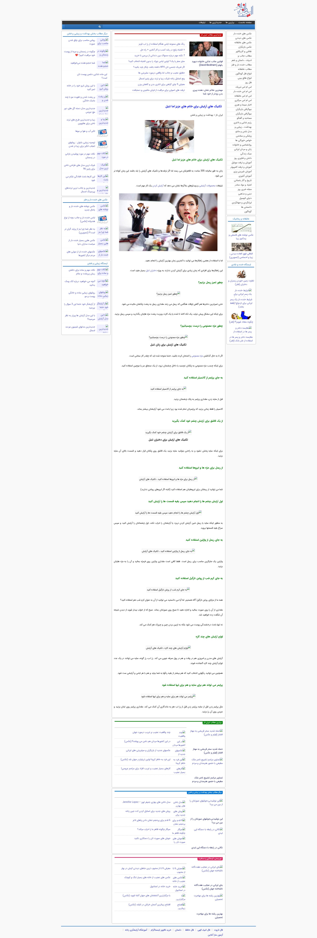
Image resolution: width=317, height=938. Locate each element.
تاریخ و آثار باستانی (243, 180)
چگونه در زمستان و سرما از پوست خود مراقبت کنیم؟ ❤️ (79, 53)
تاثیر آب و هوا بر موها (85, 131)
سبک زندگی (246, 154)
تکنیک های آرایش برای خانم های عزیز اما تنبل (193, 106)
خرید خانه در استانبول (160, 886)
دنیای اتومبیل (245, 198)
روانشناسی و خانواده (242, 145)
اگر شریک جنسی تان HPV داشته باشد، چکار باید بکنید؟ (159, 67)
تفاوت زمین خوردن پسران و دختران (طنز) (241, 282)
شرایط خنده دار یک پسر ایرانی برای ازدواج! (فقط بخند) (241, 303)
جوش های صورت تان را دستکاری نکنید (152, 838)
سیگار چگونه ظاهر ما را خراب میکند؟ (153, 829)
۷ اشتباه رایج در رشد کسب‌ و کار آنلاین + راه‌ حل (162, 50)
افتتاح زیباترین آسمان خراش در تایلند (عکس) (149, 904)
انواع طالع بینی (245, 78)
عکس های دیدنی (243, 38)
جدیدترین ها (216, 22)
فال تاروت (218, 930)
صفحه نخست (245, 22)
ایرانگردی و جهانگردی (242, 202)
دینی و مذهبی (245, 194)
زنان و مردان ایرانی (243, 149)
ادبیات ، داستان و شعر (241, 60)
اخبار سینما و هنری (243, 105)
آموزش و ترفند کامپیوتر (241, 167)
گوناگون (248, 211)
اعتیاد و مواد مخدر (243, 185)
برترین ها (230, 22)
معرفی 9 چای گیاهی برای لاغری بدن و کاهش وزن (161, 84)
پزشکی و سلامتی (244, 136)
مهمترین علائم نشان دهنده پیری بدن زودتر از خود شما (208, 92)
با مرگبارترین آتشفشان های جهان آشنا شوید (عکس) (146, 895)
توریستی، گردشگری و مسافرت (210, 858)
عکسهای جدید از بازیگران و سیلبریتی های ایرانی (148, 750)
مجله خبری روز (245, 189)
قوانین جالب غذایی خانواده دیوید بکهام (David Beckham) (207, 63)
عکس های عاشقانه (243, 42)
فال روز (248, 82)
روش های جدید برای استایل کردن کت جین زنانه (147, 811)
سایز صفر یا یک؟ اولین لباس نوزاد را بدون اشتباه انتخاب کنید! (157, 61)
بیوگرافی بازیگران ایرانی (244, 114)
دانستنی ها (246, 207)
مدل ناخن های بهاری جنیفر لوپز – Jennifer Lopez (146, 802)
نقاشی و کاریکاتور (244, 51)
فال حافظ (189, 930)
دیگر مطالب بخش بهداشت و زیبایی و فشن (205, 792)
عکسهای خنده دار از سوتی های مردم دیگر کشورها (81, 253)
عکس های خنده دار (242, 33)
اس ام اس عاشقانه (243, 96)
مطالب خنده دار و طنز (241, 65)
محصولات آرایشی (207, 185)
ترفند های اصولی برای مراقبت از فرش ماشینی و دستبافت (158, 90)
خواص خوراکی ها (243, 140)
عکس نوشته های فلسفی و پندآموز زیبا (241, 236)
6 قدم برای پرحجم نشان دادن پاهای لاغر (151, 820)
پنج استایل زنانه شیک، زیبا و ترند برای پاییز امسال (162, 78)
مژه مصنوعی (197, 356)
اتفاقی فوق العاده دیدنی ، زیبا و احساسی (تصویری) (241, 255)
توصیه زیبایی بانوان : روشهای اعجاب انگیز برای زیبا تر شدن (81, 144)
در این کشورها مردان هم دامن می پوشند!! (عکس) (147, 741)
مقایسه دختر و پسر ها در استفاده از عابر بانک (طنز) (241, 338)
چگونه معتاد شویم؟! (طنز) (241, 322)
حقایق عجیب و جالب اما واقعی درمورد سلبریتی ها (161, 73)
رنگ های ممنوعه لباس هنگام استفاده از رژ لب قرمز (162, 44)
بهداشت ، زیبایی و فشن (243, 127)
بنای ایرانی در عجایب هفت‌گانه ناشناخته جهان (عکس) (208, 887)
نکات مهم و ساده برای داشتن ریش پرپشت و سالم (82, 271)
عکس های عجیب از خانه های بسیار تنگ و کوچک (147, 877)
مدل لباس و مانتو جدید (244, 132)
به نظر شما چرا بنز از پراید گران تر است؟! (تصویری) (80, 230)
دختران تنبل (151, 270)
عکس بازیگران (245, 47)
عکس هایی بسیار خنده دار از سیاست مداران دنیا (82, 242)
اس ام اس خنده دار (242, 91)
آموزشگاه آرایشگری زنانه (136, 930)
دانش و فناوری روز (243, 158)
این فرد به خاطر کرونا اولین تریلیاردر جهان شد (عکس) (145, 759)
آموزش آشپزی (245, 176)
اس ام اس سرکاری (243, 100)
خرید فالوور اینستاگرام (161, 930)
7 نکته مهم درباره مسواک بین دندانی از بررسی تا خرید (159, 55)
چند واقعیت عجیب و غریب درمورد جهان (151, 732)
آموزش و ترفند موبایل (242, 162)
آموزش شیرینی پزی (242, 171)
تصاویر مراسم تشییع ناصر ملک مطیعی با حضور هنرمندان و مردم (207, 779)
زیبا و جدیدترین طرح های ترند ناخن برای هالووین (81, 121)
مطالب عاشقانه (245, 69)
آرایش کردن (157, 185)
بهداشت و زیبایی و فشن (201, 115)
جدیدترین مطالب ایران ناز (211, 35)
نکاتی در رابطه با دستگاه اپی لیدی (207, 847)
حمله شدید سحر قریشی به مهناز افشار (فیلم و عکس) (208, 750)
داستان (178, 930)
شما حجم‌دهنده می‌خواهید (82, 63)
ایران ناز (219, 115)
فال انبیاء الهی (204, 930)
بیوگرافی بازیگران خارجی (244, 109)
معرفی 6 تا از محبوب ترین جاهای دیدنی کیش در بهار (145, 868)
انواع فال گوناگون (244, 73)
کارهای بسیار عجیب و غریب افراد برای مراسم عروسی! (145, 768)
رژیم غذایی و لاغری (243, 122)
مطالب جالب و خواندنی (245, 56)
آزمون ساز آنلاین (215, 935)
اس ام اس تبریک (244, 87)
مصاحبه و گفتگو (244, 118)
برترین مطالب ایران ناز (213, 722)
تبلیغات (202, 22)
